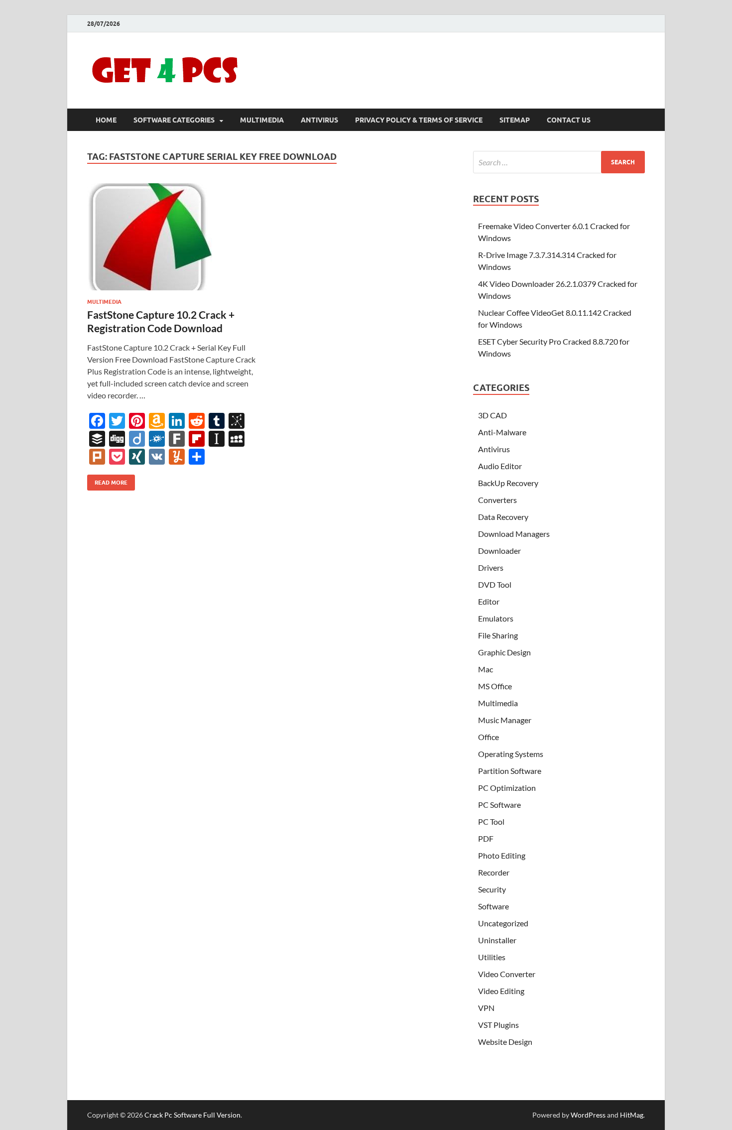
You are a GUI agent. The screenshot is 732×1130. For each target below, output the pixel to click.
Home (106, 120)
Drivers (490, 567)
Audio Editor (500, 466)
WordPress (588, 1115)
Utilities (491, 957)
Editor (488, 601)
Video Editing (501, 991)
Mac (485, 669)
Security (492, 889)
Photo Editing (501, 855)
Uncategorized (503, 923)
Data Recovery (503, 516)
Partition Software (509, 770)
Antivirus (319, 120)
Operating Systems (510, 753)
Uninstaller (497, 940)
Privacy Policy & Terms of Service (419, 120)
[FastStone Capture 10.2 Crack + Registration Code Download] (173, 236)
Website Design (505, 1041)
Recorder (493, 872)
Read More (107, 480)
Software (493, 906)
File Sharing (498, 635)
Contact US (569, 120)
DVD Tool (494, 584)
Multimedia (262, 120)
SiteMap (514, 120)
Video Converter (506, 974)
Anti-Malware (502, 432)
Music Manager (504, 720)
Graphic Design (504, 652)
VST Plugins (498, 1024)
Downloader (499, 550)
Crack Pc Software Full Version (192, 1115)
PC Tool (491, 821)
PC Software (499, 804)
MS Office (495, 686)
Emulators (495, 618)
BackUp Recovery (508, 483)
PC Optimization (507, 787)
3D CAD (492, 415)
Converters (497, 499)
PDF (485, 838)
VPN (486, 1007)
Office (488, 737)
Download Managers (514, 533)
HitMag (631, 1115)
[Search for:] (559, 162)
